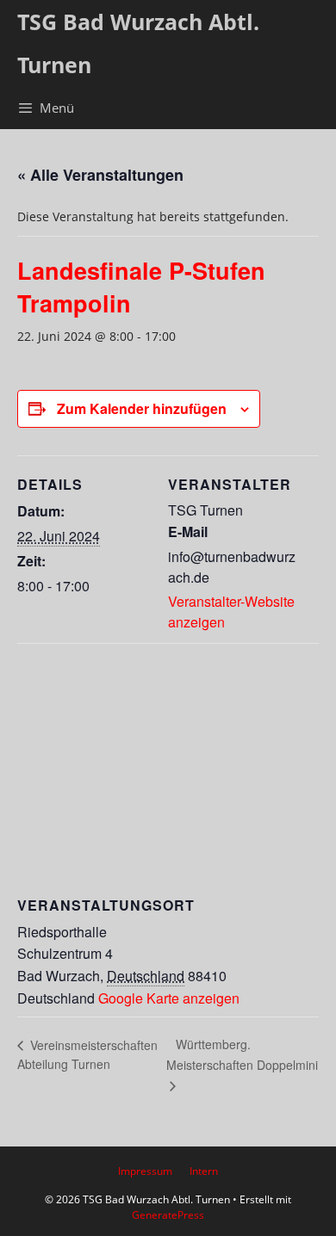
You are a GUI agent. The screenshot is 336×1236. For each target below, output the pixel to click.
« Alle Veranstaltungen (100, 175)
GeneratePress (168, 1215)
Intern (204, 1171)
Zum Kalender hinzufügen (142, 408)
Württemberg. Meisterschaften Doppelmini (242, 1054)
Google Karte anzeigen (169, 998)
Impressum (145, 1171)
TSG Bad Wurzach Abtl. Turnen (138, 43)
